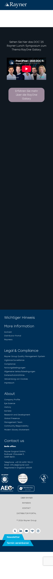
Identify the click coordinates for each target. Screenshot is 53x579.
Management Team (13, 422)
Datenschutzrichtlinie (14, 375)
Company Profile (12, 400)
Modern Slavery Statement (16, 430)
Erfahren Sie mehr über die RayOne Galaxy (26, 94)
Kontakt (8, 332)
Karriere (7, 411)
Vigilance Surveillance (14, 360)
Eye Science (9, 403)
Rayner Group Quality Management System (24, 356)
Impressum (9, 383)
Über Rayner (27, 498)
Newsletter (13, 537)
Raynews (8, 339)
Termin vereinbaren (18, 543)
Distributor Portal (12, 336)
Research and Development (17, 415)
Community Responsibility (16, 426)
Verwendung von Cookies (16, 379)
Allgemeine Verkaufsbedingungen (19, 371)
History (7, 407)
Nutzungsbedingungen (14, 368)
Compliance (9, 364)
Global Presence (12, 418)
